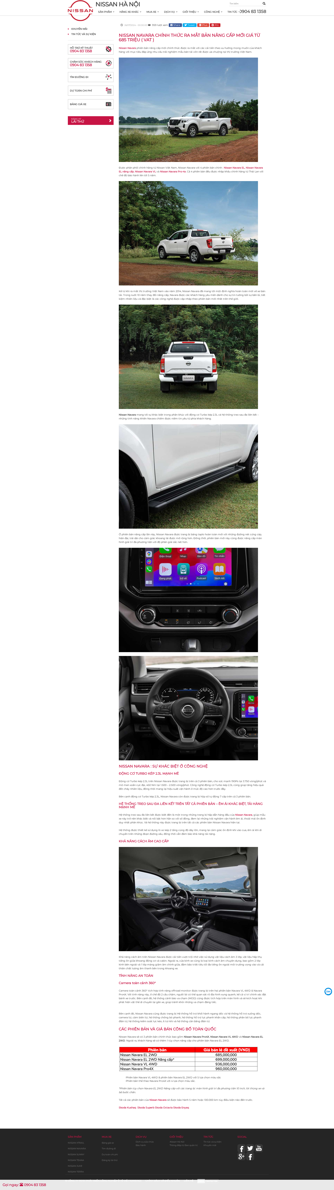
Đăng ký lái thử (109, 1160)
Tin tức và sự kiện (212, 1141)
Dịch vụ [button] (169, 11)
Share (176, 25)
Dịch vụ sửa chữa (145, 1141)
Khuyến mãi (210, 1145)
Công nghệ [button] (212, 11)
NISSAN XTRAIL (76, 1142)
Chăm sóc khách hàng (86, 63)
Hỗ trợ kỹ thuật (81, 49)
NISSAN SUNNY (76, 1154)
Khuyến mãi (79, 28)
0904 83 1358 (252, 11)
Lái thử (77, 121)
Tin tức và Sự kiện (83, 34)
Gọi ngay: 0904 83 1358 (24, 1185)
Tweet (191, 25)
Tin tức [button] (232, 11)
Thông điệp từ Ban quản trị (184, 1145)
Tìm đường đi (79, 77)
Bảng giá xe (78, 104)
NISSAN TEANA (76, 1160)
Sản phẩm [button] (105, 11)
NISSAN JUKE (75, 1166)
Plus (204, 25)
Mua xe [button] (151, 11)
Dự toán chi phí (81, 90)
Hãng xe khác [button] (129, 11)
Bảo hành (141, 1145)
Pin (216, 25)
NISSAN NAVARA (77, 1148)
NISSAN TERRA (76, 1171)
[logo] (80, 4)
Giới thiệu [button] (189, 11)
